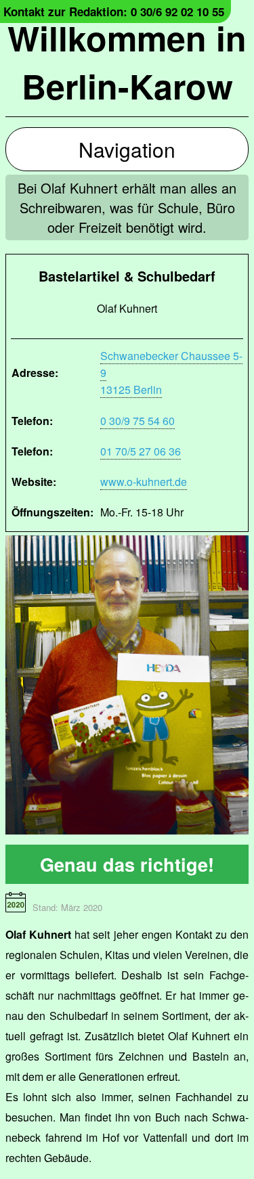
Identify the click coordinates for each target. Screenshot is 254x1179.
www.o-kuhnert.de (143, 481)
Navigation (127, 149)
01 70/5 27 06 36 (140, 451)
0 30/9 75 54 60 (137, 420)
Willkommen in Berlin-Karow (127, 62)
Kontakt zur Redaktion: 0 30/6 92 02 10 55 (113, 11)
